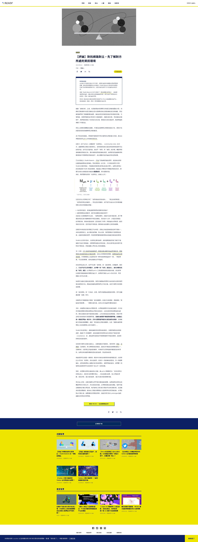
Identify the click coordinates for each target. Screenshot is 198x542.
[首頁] (7, 3)
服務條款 (119, 533)
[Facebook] (93, 528)
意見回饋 (109, 533)
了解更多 (72, 538)
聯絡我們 (88, 533)
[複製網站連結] (89, 71)
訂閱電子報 (99, 423)
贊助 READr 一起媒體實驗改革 (99, 403)
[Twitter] (97, 528)
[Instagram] (101, 528)
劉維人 (82, 68)
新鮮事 (78, 52)
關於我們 (78, 533)
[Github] (105, 528)
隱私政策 (99, 533)
